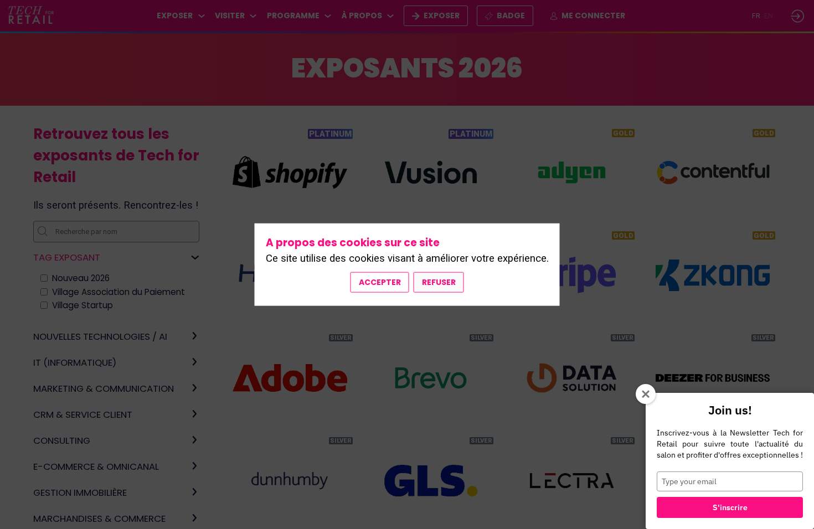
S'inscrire (730, 507)
